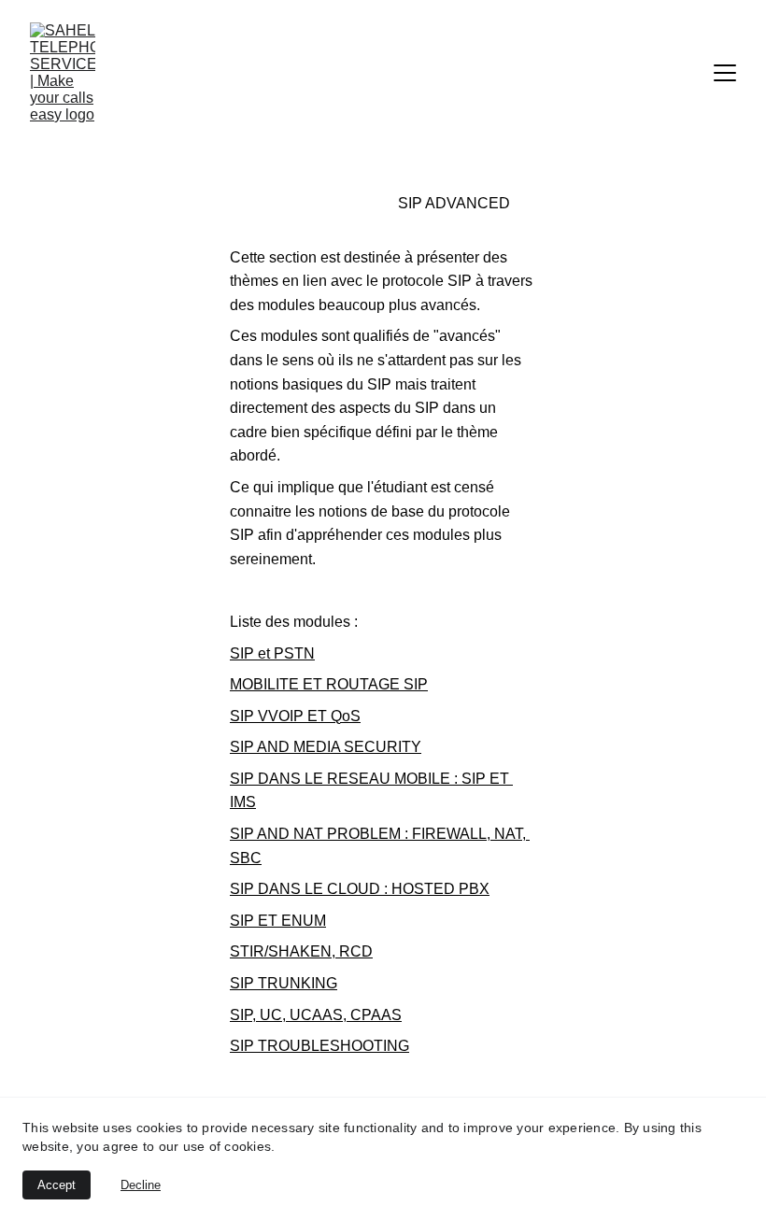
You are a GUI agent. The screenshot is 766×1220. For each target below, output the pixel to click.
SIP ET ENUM (278, 921)
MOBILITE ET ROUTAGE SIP (329, 684)
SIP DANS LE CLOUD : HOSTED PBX (359, 889)
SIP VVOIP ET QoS (295, 716)
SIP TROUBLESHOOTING (319, 1046)
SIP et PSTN (272, 653)
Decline (141, 1185)
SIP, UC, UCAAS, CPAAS (316, 1015)
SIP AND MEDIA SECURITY (325, 747)
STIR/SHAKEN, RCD (301, 951)
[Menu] (725, 72)
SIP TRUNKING (283, 983)
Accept (56, 1185)
